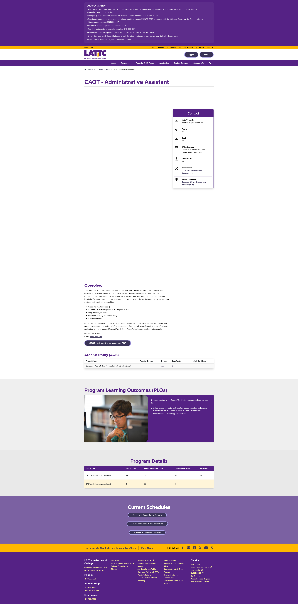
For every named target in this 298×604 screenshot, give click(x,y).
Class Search (187, 47)
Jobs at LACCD (197, 570)
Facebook (183, 547)
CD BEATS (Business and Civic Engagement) (194, 171)
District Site (195, 564)
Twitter (200, 547)
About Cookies (170, 560)
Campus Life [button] (198, 63)
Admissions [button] (125, 63)
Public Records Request (200, 578)
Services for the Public (146, 569)
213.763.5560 (90, 578)
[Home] (109, 54)
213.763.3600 (90, 599)
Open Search (211, 63)
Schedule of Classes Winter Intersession (147, 523)
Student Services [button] (181, 63)
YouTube (206, 547)
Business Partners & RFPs (148, 572)
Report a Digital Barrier (200, 567)
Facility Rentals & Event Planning (147, 579)
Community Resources (146, 563)
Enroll (206, 54)
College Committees (119, 566)
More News (147, 548)
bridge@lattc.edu (92, 590)
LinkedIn (194, 547)
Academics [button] (164, 63)
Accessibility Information (174, 563)
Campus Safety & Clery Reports (173, 570)
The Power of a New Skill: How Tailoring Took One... (110, 548)
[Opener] (295, 549)
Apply (191, 54)
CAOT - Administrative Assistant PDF (107, 343)
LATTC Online (158, 47)
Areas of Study (104, 69)
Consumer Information (173, 580)
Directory (115, 569)
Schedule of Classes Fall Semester (147, 532)
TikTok (212, 547)
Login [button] (209, 47)
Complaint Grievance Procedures (172, 576)
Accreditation (116, 560)
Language (88, 47)
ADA (166, 566)
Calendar (173, 47)
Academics (92, 69)
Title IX (167, 583)
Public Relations (144, 575)
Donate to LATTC (144, 560)
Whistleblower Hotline (200, 581)
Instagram (188, 547)
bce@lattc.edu (96, 336)
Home (85, 69)
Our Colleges (196, 576)
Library (201, 47)
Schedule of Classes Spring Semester (147, 515)
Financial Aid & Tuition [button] (145, 63)
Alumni (140, 566)
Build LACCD (196, 573)
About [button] (113, 63)
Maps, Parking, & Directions (122, 563)
